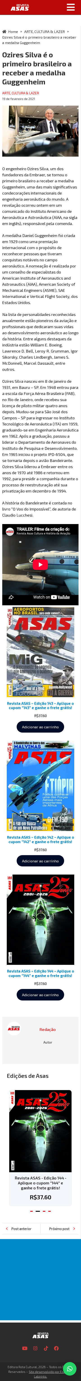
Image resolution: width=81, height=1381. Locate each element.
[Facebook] (56, 1348)
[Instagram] (35, 1348)
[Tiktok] (46, 1348)
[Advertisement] (40, 1279)
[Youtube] (24, 1348)
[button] (56, 7)
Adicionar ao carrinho (40, 726)
